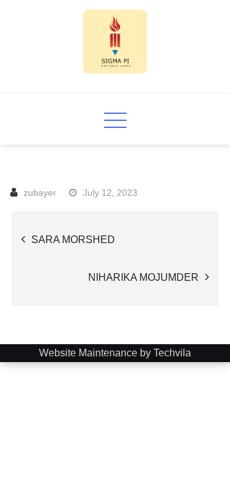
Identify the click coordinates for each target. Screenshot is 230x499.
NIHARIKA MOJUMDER (143, 277)
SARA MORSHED (73, 239)
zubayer (40, 192)
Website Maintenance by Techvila (115, 352)
